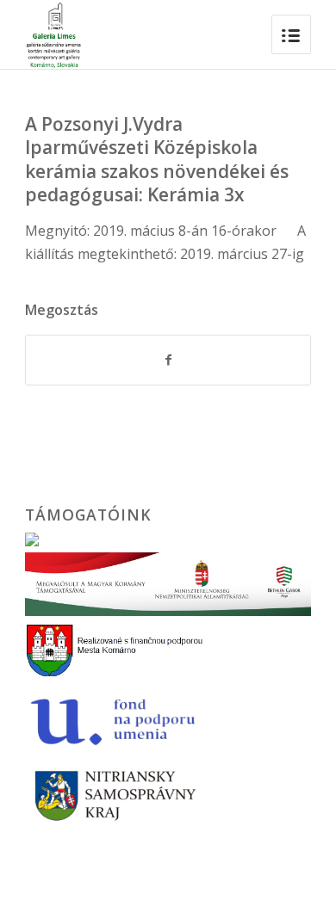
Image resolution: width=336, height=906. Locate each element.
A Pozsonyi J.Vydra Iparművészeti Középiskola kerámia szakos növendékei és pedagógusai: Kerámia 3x (157, 159)
